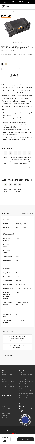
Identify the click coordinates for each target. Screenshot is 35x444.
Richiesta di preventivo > (26, 69)
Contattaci (22, 372)
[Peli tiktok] (27, 408)
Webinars (4, 418)
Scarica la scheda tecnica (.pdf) (29, 214)
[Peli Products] (20, 408)
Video (3, 411)
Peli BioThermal (6, 395)
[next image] (29, 28)
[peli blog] (22, 411)
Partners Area (23, 379)
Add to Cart (25, 439)
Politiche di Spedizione (26, 398)
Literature (4, 416)
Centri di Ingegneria (7, 384)
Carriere (4, 379)
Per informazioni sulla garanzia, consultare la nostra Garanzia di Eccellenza (18, 338)
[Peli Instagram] (23, 408)
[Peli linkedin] (23, 406)
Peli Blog (4, 420)
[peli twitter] (31, 408)
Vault (8, 12)
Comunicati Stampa (7, 382)
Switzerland (18, 434)
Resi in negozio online (26, 391)
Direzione (4, 391)
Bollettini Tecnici (24, 384)
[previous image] (6, 28)
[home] (6, 6)
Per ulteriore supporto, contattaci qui (17, 346)
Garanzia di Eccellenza (26, 382)
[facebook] (11, 76)
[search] (28, 7)
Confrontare (8, 69)
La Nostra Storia (6, 372)
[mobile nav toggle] (32, 6)
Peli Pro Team (5, 413)
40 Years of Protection (8, 386)
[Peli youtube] (20, 406)
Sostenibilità (5, 389)
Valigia (3, 12)
